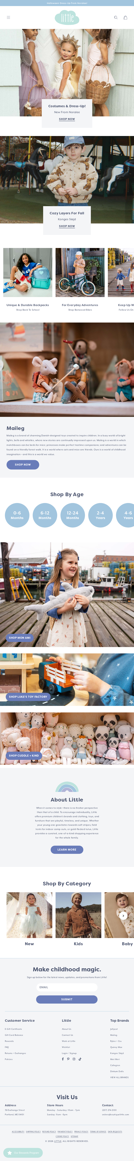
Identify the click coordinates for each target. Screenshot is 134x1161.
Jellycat (114, 1029)
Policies (9, 1059)
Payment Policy (65, 1132)
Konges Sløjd (117, 1053)
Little (57, 1141)
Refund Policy (49, 1132)
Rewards (9, 1041)
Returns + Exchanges (15, 1053)
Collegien (115, 1065)
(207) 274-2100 (109, 1110)
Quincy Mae (116, 1047)
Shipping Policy (33, 1132)
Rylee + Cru (116, 1041)
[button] (115, 17)
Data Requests (115, 1132)
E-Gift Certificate (13, 1029)
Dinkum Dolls (117, 1071)
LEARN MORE (67, 849)
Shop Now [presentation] (67, 119)
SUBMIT (67, 999)
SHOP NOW (23, 464)
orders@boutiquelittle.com (115, 1114)
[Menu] (8, 17)
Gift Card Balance (14, 1035)
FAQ (7, 1047)
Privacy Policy (81, 1132)
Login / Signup (69, 1053)
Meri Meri (115, 1059)
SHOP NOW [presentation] (67, 226)
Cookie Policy (62, 1136)
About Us (66, 1029)
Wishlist (66, 1047)
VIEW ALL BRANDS (119, 1077)
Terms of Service (98, 1132)
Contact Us (67, 1035)
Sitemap (74, 1136)
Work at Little (68, 1041)
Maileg (113, 1035)
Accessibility (18, 1132)
